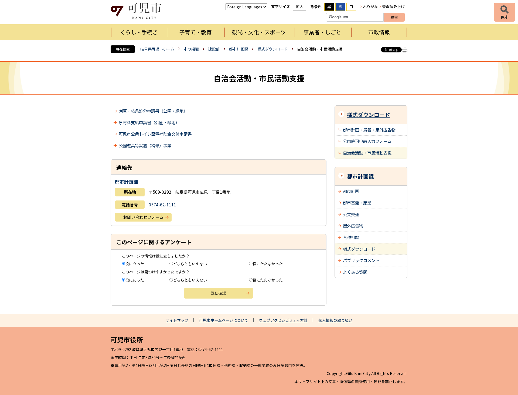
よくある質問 (355, 272)
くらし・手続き (139, 32)
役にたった (134, 280)
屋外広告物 (353, 226)
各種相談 (351, 237)
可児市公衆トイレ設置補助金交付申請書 (155, 134)
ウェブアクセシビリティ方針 (283, 320)
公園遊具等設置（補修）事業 (145, 145)
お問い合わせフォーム (143, 217)
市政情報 (379, 32)
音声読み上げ (393, 6)
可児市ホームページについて (223, 320)
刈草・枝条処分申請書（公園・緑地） (153, 111)
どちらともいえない (190, 263)
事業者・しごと (322, 32)
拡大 (299, 6)
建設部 (214, 49)
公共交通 (351, 214)
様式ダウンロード (272, 49)
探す (504, 12)
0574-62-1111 (162, 204)
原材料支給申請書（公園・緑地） (149, 122)
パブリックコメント (361, 260)
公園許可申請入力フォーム (367, 141)
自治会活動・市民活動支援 (367, 153)
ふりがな (370, 6)
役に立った (134, 263)
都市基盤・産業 (357, 203)
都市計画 (351, 191)
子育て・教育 (195, 32)
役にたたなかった (268, 263)
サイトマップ (177, 320)
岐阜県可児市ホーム (157, 49)
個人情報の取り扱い (335, 320)
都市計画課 (238, 49)
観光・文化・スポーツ (259, 32)
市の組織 (191, 49)
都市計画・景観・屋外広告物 (369, 130)
